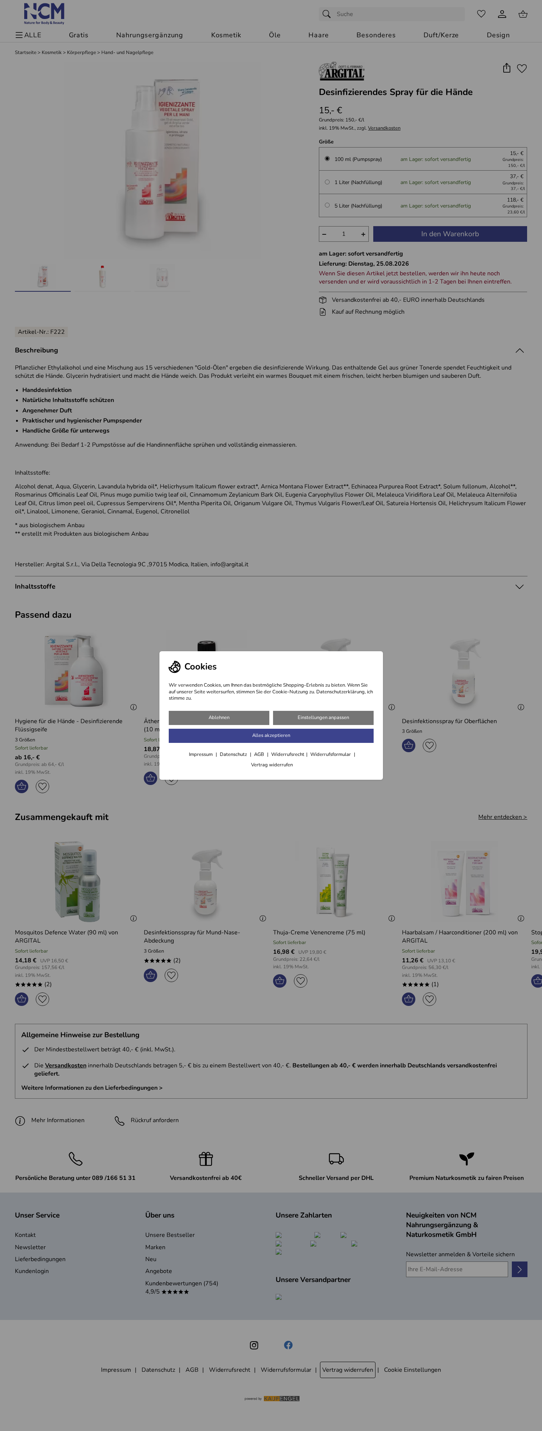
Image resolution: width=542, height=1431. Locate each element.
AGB (259, 754)
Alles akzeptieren (271, 735)
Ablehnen (219, 717)
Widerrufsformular (331, 754)
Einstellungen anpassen (323, 717)
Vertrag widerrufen (272, 765)
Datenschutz (234, 754)
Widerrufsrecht (287, 754)
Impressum (201, 754)
